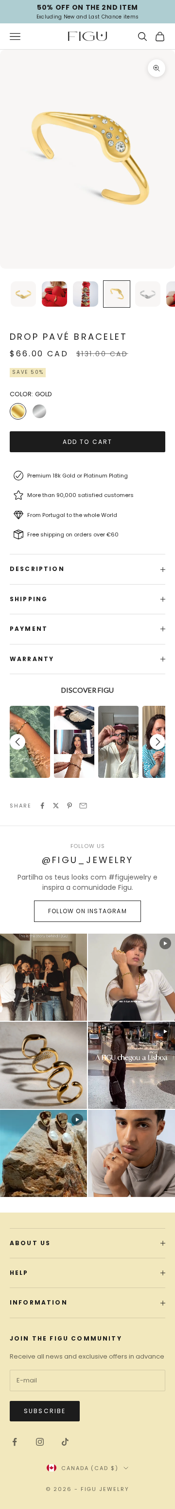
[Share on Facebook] (42, 806)
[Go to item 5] (147, 294)
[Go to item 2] (54, 294)
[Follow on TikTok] (65, 1442)
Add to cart (88, 442)
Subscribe (45, 1411)
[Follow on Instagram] (40, 1442)
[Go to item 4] (116, 294)
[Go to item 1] (23, 294)
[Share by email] (83, 806)
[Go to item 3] (85, 294)
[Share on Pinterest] (69, 806)
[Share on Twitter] (56, 806)
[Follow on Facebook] (14, 1442)
